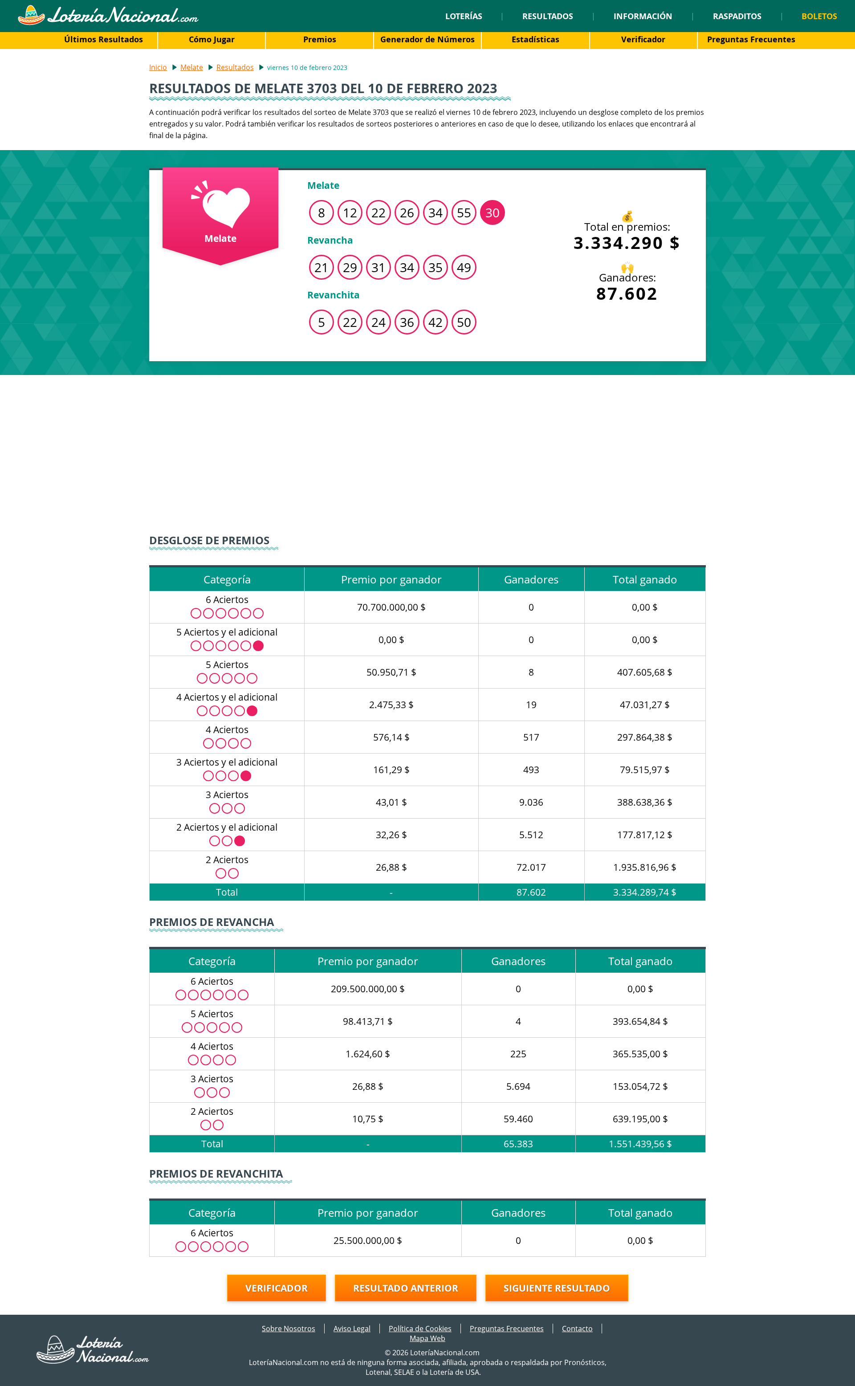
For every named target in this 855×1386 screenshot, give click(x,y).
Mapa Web (427, 1338)
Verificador (643, 39)
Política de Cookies (420, 1328)
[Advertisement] (427, 450)
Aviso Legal (352, 1328)
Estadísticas (535, 39)
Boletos (819, 16)
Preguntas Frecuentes (751, 39)
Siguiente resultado (557, 1288)
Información (643, 16)
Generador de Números (427, 39)
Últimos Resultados (103, 39)
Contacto (577, 1328)
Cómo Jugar (212, 39)
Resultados (547, 16)
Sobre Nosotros (288, 1328)
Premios (319, 39)
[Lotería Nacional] (93, 1361)
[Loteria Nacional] (108, 23)
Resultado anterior (405, 1288)
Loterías (463, 16)
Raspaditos (737, 16)
